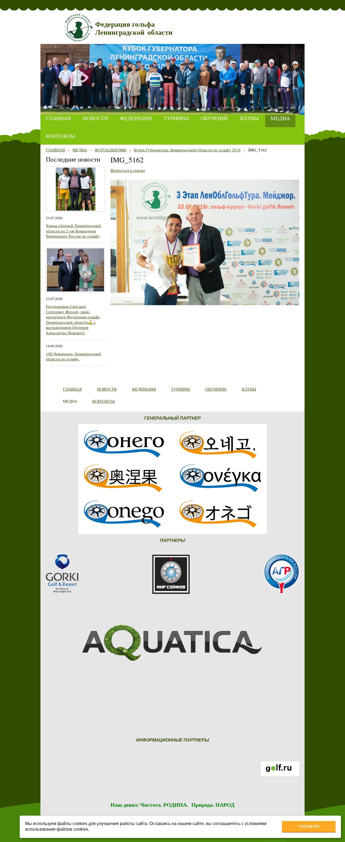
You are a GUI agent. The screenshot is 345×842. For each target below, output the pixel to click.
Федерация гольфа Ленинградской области (133, 28)
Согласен (308, 826)
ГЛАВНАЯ (55, 149)
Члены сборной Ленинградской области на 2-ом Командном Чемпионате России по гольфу (73, 231)
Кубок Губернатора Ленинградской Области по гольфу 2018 (187, 149)
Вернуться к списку (128, 170)
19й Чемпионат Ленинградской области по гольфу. (73, 356)
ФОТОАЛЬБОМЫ (110, 149)
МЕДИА (80, 149)
